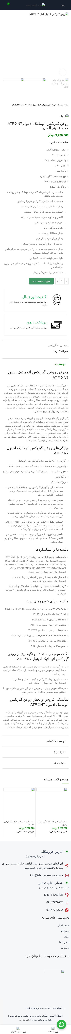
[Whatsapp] (19, 1008)
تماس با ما (64, 942)
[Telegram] (14, 1008)
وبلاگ (66, 936)
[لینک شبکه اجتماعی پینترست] (47, 351)
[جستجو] (3, 5)
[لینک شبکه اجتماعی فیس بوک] (51, 351)
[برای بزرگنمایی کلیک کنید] (62, 72)
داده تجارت (24, 1019)
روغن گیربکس (55, 345)
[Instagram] (24, 1008)
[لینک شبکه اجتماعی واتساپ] (43, 351)
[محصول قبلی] (10, 109)
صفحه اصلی (63, 925)
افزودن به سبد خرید (41, 281)
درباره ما (65, 948)
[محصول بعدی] (4, 109)
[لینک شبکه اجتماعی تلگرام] (39, 351)
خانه (67, 105)
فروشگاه (60, 105)
